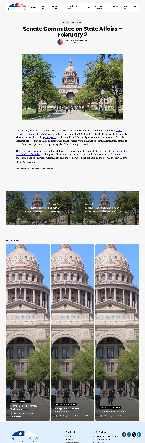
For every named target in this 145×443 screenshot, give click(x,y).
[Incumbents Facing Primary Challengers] (28, 332)
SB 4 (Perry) (51, 137)
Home (68, 436)
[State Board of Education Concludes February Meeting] (39, 208)
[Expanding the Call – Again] (117, 332)
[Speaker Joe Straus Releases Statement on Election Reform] (105, 208)
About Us (70, 439)
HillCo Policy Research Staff (76, 41)
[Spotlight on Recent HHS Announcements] (72, 332)
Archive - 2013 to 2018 (72, 22)
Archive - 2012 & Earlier (65, 404)
